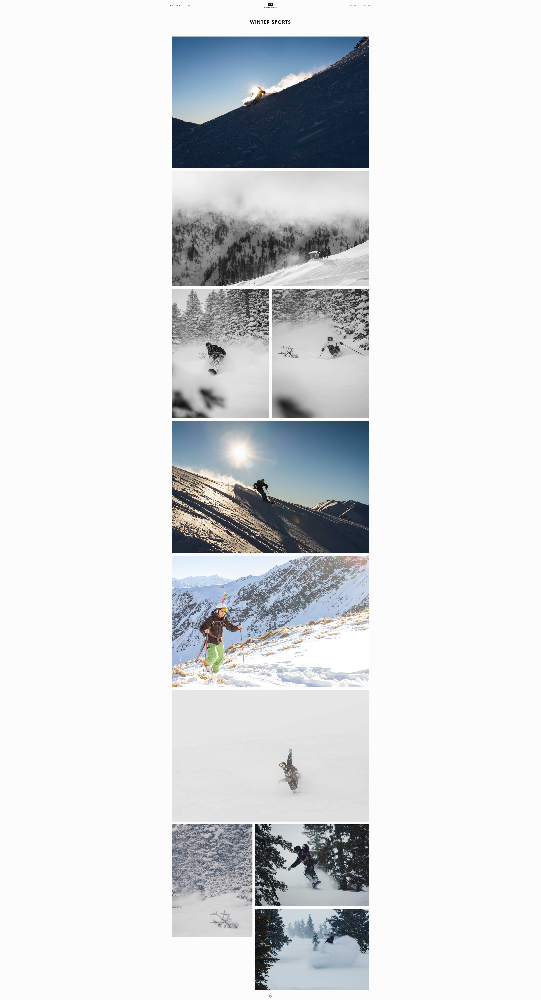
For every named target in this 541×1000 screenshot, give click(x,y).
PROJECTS (192, 5)
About (352, 5)
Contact (367, 5)
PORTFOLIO (175, 5)
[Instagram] (270, 996)
